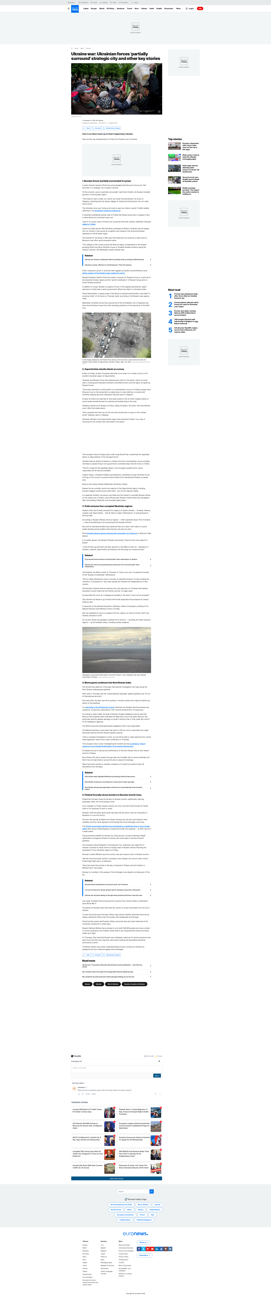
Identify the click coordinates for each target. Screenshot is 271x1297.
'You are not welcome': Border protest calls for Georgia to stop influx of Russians (112, 890)
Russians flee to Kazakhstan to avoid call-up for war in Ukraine (106, 884)
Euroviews (168, 8)
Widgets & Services (107, 1265)
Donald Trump (116, 1210)
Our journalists (87, 1277)
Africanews (104, 1268)
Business (120, 8)
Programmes (87, 1274)
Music (129, 1210)
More (120, 1241)
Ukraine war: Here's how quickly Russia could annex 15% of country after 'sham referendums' (112, 565)
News (76, 48)
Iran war (157, 1205)
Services (104, 1241)
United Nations (155, 1210)
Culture (144, 8)
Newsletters (143, 1255)
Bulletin (103, 1248)
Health (159, 8)
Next (136, 8)
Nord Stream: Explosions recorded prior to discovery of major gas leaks (109, 782)
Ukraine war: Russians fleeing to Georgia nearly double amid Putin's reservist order (113, 895)
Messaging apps (106, 1262)
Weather (103, 1251)
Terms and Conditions (126, 1251)
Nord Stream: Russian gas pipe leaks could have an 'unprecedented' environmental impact (113, 788)
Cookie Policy (123, 1254)
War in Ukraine (113, 984)
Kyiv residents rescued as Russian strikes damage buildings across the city (108, 977)
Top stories (175, 139)
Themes (85, 1241)
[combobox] (143, 2)
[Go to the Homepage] (75, 9)
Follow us (104, 1257)
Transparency (123, 1260)
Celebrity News (125, 1220)
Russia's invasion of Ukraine (134, 984)
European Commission (125, 1215)
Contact (121, 1262)
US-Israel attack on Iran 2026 (121, 1205)
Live (200, 8)
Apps (102, 1260)
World (101, 8)
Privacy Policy (123, 1257)
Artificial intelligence (144, 1220)
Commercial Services (126, 1248)
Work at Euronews (125, 1265)
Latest (85, 8)
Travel (129, 8)
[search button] (132, 2)
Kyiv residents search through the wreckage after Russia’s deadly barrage (107, 972)
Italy (152, 1215)
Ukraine (88, 48)
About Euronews (124, 1245)
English (72, 2)
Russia (87, 984)
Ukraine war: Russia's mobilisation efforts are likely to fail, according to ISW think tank (114, 259)
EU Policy (110, 8)
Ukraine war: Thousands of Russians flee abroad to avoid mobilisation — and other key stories (112, 966)
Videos (85, 1271)
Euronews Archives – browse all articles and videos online (90, 1282)
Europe (94, 8)
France (142, 1215)
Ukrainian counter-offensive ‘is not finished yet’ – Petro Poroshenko (108, 265)
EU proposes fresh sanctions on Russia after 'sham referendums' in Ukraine (111, 559)
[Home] (71, 48)
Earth (152, 8)
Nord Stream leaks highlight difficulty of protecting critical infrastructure (110, 776)
